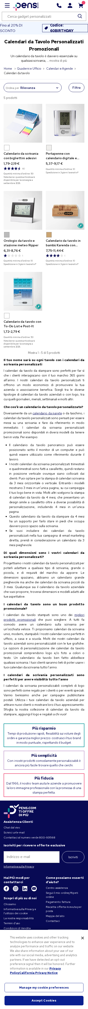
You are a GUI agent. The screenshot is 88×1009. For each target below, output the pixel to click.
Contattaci (53, 921)
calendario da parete (47, 413)
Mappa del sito (55, 916)
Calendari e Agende (59, 69)
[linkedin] (25, 890)
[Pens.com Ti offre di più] (20, 810)
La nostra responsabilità (19, 918)
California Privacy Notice (38, 973)
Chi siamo (10, 904)
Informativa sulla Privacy (19, 866)
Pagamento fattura (58, 902)
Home (8, 69)
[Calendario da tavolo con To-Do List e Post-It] (23, 291)
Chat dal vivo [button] (12, 827)
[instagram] (16, 890)
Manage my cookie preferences (44, 987)
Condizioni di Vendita (17, 928)
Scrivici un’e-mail (14, 832)
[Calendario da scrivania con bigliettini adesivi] (23, 123)
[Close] (83, 938)
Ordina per (12, 88)
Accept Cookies (44, 1000)
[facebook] (7, 890)
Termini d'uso (12, 923)
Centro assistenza (57, 888)
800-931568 (47, 837)
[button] (6, 147)
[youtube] (34, 890)
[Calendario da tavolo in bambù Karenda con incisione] (65, 210)
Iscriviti (73, 857)
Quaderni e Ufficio (29, 69)
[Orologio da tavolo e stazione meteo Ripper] (23, 210)
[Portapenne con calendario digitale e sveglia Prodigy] (65, 123)
